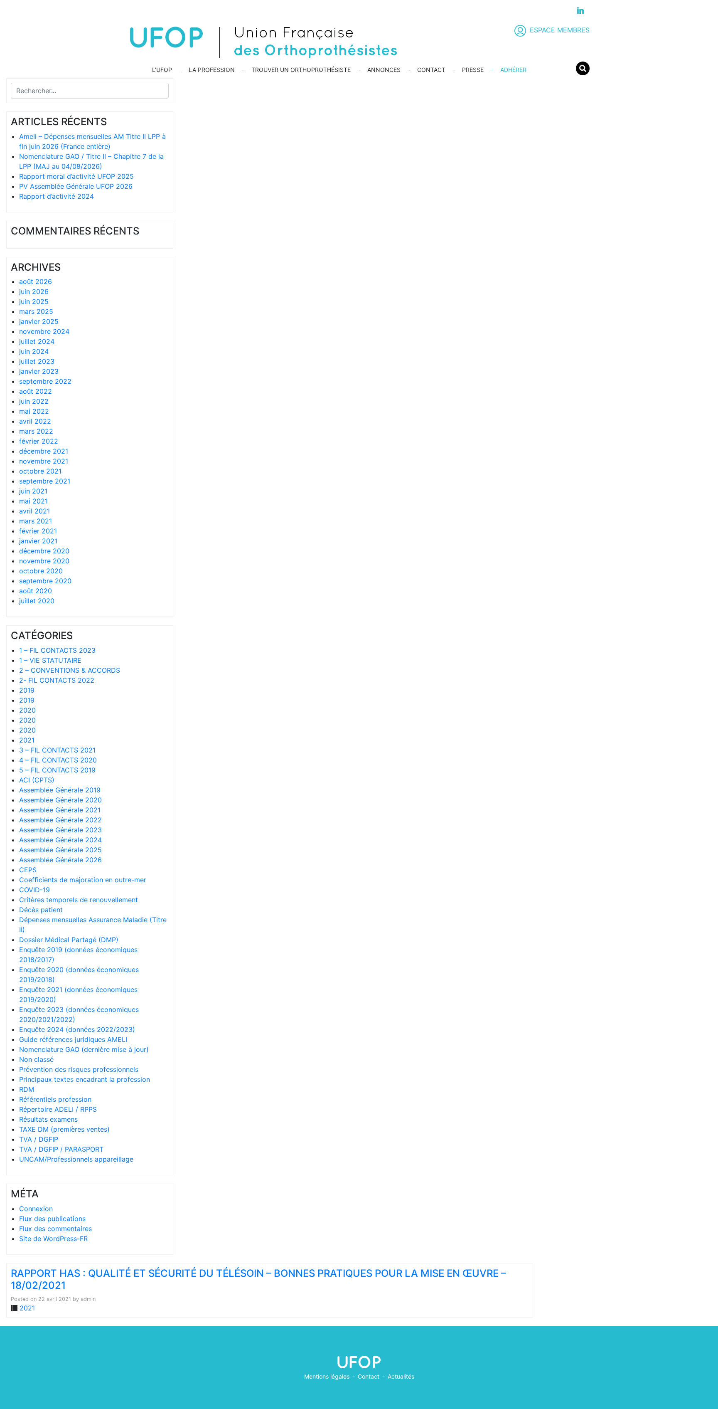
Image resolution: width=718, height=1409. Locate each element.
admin (88, 1299)
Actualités (401, 1376)
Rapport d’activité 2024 (56, 196)
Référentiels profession (55, 1099)
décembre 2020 (44, 551)
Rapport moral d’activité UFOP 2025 (76, 176)
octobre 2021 (40, 471)
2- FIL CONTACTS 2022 (56, 680)
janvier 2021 (38, 541)
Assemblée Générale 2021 (60, 810)
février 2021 (38, 531)
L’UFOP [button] (162, 69)
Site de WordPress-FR (53, 1238)
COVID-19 (34, 890)
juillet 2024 (36, 341)
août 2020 (35, 591)
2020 (27, 710)
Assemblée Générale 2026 (60, 860)
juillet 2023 (36, 361)
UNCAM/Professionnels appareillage (76, 1159)
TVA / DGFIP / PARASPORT (61, 1149)
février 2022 (38, 441)
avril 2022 (35, 421)
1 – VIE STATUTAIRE (50, 660)
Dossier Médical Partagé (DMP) (68, 939)
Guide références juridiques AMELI (73, 1039)
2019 (26, 690)
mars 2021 (35, 521)
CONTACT (431, 69)
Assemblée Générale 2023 (60, 830)
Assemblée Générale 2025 (60, 850)
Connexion (36, 1208)
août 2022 (35, 391)
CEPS (28, 870)
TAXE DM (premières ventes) (64, 1129)
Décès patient (41, 910)
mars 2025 (36, 311)
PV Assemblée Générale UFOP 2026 (76, 186)
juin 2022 (34, 401)
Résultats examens (48, 1119)
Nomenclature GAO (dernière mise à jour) (84, 1049)
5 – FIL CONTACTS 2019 (57, 770)
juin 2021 (33, 491)
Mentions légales (326, 1376)
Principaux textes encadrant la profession (84, 1079)
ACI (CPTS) (36, 780)
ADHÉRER (513, 69)
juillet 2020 (36, 601)
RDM (26, 1089)
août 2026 (35, 281)
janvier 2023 (39, 371)
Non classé (36, 1059)
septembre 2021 (44, 481)
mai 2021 (33, 501)
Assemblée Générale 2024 (60, 840)
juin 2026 (34, 291)
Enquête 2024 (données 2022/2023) (77, 1029)
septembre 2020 (45, 581)
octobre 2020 (41, 571)
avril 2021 (34, 511)
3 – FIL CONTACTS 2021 (57, 750)
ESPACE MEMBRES (560, 30)
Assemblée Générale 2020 (60, 800)
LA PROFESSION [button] (212, 69)
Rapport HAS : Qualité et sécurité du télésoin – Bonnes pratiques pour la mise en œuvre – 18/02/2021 (258, 1279)
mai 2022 (34, 411)
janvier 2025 (39, 321)
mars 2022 (36, 431)
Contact (368, 1376)
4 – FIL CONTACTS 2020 (58, 760)
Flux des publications (52, 1218)
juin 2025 (34, 301)
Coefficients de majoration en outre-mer (82, 880)
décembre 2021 (43, 451)
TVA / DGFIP (38, 1139)
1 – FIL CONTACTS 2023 (57, 650)
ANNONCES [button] (384, 69)
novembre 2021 (43, 461)
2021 (26, 740)
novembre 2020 (44, 561)
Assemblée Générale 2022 (60, 820)
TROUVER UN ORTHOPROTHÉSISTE (301, 69)
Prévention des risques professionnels (78, 1069)
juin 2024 (34, 351)
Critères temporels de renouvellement (78, 900)
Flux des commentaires (55, 1228)
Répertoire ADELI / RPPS (58, 1109)
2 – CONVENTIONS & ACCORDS (69, 670)
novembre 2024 (44, 331)
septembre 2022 (45, 381)
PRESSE (473, 69)
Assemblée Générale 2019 (60, 790)
